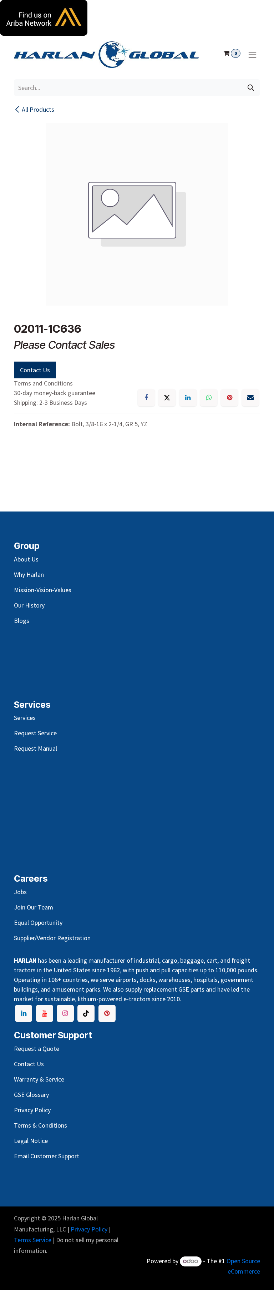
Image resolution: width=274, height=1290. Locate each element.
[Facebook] (146, 397)
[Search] (251, 87)
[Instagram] (65, 1013)
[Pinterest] (229, 397)
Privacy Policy (89, 1229)
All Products (38, 109)
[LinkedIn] (188, 397)
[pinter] (107, 1013)
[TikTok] (86, 1013)
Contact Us (35, 370)
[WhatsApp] (208, 397)
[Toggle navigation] (252, 55)
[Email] (250, 397)
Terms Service (32, 1240)
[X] (167, 397)
